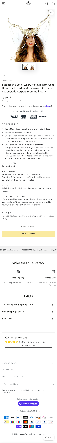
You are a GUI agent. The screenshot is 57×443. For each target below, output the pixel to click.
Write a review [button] (28, 345)
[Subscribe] (53, 384)
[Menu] (3, 3)
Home (4, 75)
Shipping (5, 101)
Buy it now (28, 234)
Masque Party (8, 81)
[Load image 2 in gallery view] (32, 67)
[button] (46, 3)
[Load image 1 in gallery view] (25, 67)
